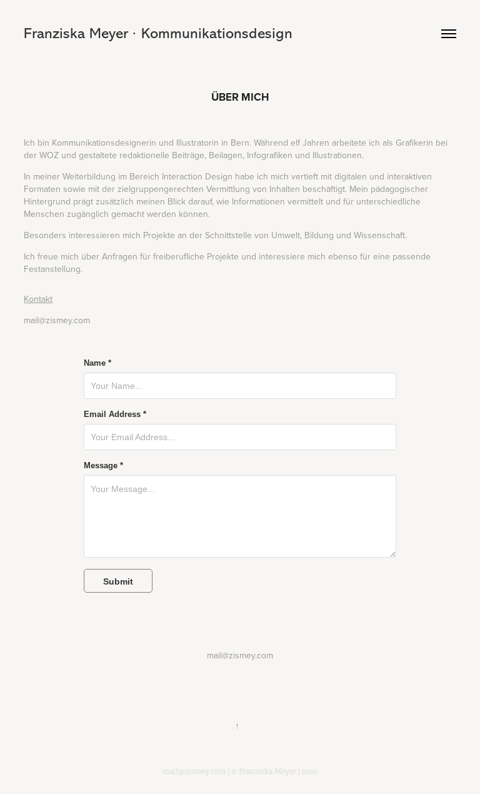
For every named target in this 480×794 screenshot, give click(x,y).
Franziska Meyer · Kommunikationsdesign (158, 33)
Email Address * (115, 414)
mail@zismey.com (57, 320)
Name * (97, 363)
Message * (103, 465)
